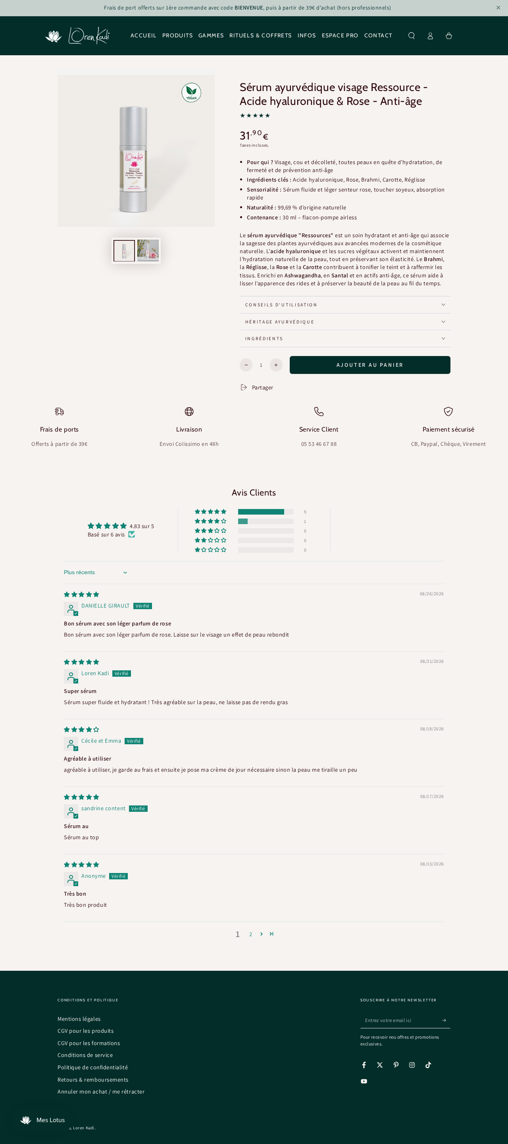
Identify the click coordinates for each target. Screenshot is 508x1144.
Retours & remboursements (93, 1079)
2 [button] (250, 934)
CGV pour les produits (86, 1030)
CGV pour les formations (89, 1043)
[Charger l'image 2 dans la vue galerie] (148, 250)
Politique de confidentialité (93, 1067)
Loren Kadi (83, 1127)
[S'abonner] (446, 1020)
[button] (411, 36)
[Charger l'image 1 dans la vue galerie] (124, 250)
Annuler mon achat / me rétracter (101, 1091)
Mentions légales (79, 1018)
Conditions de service (85, 1055)
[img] (81, 594)
